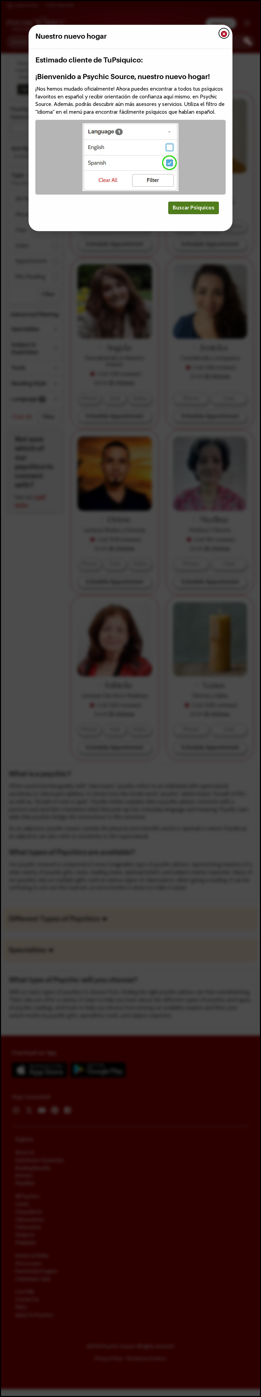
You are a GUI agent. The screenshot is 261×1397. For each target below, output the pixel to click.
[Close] (224, 33)
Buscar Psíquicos (193, 207)
